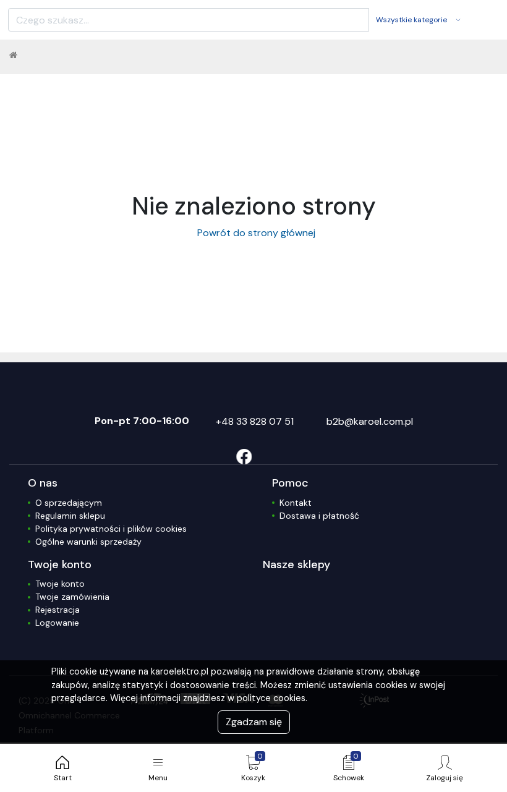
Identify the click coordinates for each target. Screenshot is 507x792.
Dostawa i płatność (319, 515)
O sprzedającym (68, 502)
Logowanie (57, 622)
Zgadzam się (254, 721)
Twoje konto (60, 583)
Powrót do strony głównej (253, 232)
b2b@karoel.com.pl (369, 421)
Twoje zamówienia (72, 596)
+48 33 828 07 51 (255, 421)
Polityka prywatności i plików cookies (111, 528)
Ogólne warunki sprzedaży (88, 541)
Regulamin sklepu (70, 515)
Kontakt (295, 502)
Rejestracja (57, 609)
